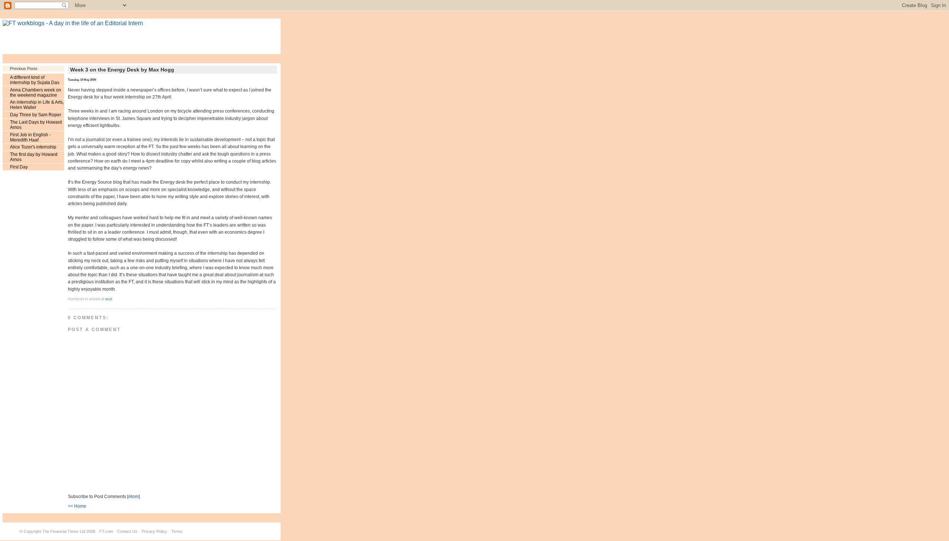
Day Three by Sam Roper (35, 114)
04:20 (108, 299)
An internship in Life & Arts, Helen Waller (37, 105)
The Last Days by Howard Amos (36, 125)
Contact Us (127, 531)
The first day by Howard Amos (33, 157)
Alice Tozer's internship (33, 147)
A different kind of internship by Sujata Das (34, 80)
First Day (19, 167)
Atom (133, 496)
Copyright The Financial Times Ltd (54, 531)
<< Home (77, 506)
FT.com (106, 531)
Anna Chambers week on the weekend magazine (35, 92)
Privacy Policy (154, 531)
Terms (177, 531)
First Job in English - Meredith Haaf (30, 137)
